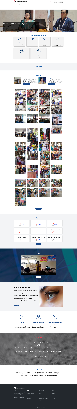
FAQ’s (40, 393)
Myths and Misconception (43, 398)
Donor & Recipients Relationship (32, 395)
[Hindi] (52, 1)
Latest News (41, 396)
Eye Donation (41, 390)
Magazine (40, 400)
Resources (53, 393)
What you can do (54, 396)
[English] (50, 1)
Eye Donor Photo (42, 392)
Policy (53, 390)
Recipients (28, 396)
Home (28, 390)
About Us (28, 392)
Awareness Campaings (30, 393)
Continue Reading (26, 84)
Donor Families (29, 398)
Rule (52, 395)
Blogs (27, 401)
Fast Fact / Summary (42, 395)
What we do (54, 398)
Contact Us (28, 400)
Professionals (54, 392)
